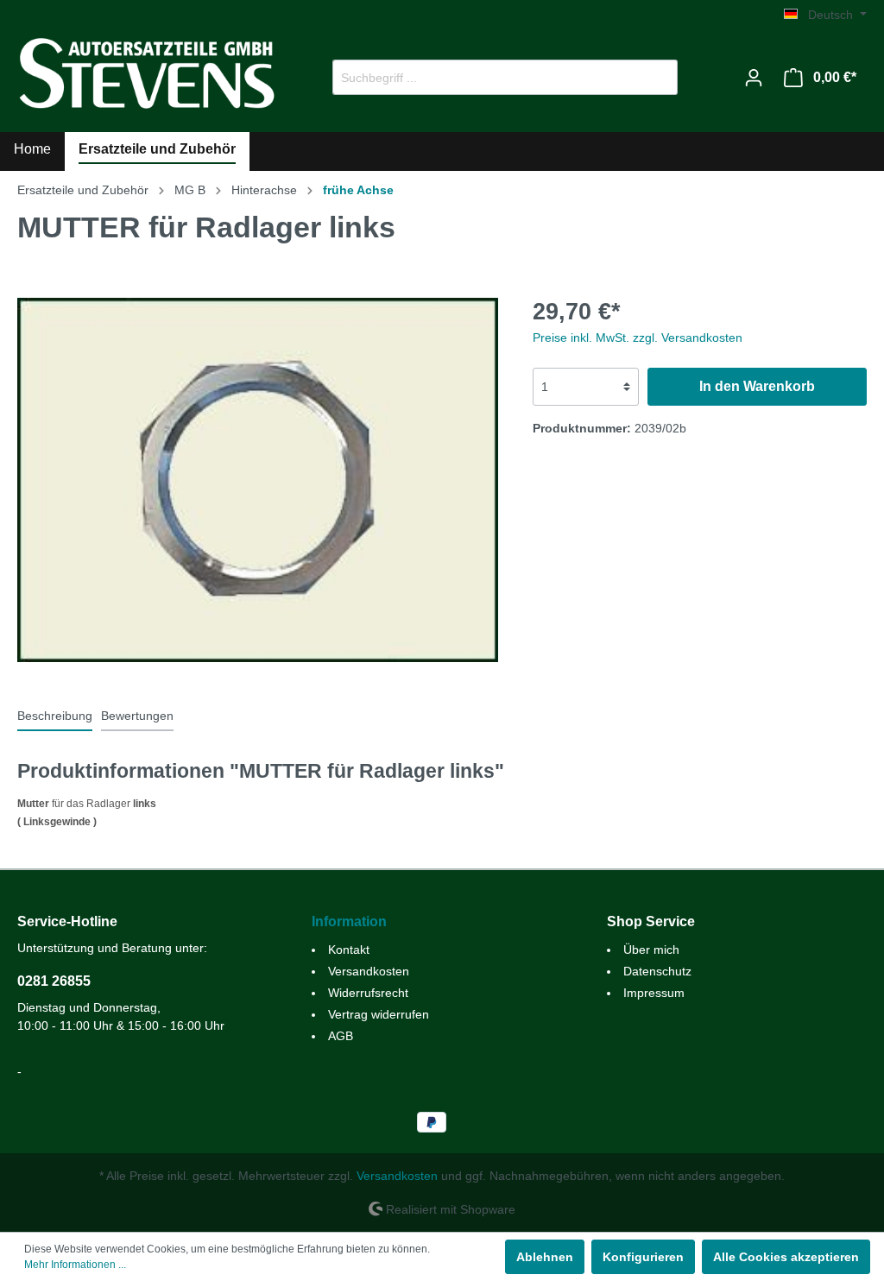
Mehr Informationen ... (75, 1265)
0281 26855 (54, 981)
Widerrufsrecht (368, 993)
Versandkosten (368, 971)
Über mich (651, 949)
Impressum (654, 993)
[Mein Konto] (754, 77)
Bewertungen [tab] (137, 716)
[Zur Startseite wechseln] (146, 73)
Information (349, 921)
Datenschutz (657, 971)
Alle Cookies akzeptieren (786, 1257)
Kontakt (348, 949)
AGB (340, 1036)
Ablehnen (544, 1257)
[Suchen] (657, 77)
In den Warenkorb (757, 386)
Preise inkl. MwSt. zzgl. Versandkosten (637, 337)
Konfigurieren (643, 1257)
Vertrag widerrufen (378, 1014)
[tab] (54, 715)
